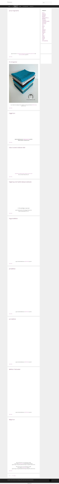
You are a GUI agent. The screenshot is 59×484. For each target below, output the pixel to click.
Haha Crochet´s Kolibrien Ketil (17, 147)
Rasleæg (43, 37)
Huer (43, 24)
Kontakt (20, 6)
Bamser (43, 12)
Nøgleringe (44, 29)
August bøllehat (13, 218)
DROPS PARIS (27, 261)
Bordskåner (44, 15)
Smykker (43, 38)
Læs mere (10, 56)
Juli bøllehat (12, 269)
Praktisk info (31, 6)
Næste (14, 475)
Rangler (43, 35)
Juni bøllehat (12, 319)
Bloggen (15, 6)
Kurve (43, 28)
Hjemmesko (44, 23)
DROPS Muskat (24, 467)
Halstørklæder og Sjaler (45, 21)
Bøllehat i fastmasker (14, 369)
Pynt (43, 34)
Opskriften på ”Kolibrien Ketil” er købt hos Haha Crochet (23, 173)
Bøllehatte (43, 16)
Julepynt (43, 26)
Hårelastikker (44, 22)
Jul (12, 6)
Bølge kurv (12, 419)
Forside (9, 6)
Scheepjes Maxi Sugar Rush (21, 53)
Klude (43, 27)
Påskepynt (43, 32)
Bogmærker (44, 14)
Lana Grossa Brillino (22, 54)
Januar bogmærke (14, 10)
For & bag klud (13, 62)
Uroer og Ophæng (45, 40)
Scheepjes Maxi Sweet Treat (30, 53)
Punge (43, 33)
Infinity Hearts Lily (26, 139)
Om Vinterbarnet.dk (25, 6)
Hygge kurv (12, 113)
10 (12, 475)
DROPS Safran (34, 104)
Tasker (43, 39)
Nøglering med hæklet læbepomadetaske (20, 182)
